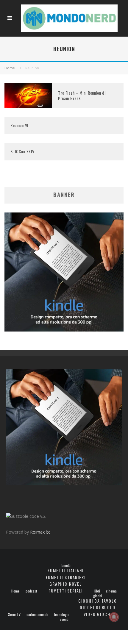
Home (15, 591)
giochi (97, 596)
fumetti (66, 565)
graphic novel (65, 584)
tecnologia (61, 614)
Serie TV (14, 614)
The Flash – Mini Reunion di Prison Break (82, 95)
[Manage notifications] (114, 617)
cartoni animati (37, 614)
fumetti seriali (66, 590)
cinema (111, 591)
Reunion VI (19, 125)
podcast (31, 591)
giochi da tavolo (97, 601)
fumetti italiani (65, 570)
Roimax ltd (40, 532)
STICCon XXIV (22, 151)
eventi (64, 619)
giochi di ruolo (97, 607)
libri (97, 591)
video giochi (98, 614)
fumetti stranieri (66, 577)
